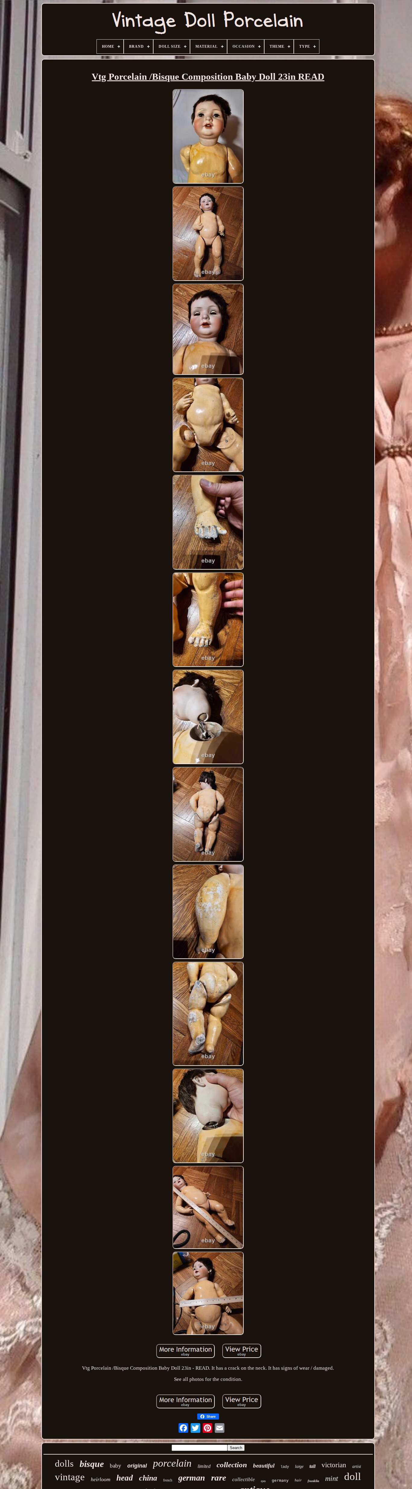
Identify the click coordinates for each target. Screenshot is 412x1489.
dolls (64, 1463)
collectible (243, 1479)
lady (284, 1467)
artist (356, 1466)
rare (218, 1477)
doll (352, 1476)
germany (280, 1480)
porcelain (172, 1463)
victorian (334, 1465)
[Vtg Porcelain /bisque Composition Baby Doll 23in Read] (208, 137)
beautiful (263, 1465)
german (191, 1477)
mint (331, 1478)
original (137, 1466)
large (299, 1466)
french (167, 1480)
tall (312, 1466)
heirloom (100, 1479)
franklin (313, 1481)
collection (232, 1465)
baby (115, 1465)
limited (204, 1466)
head (124, 1477)
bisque (92, 1464)
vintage (70, 1476)
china (148, 1478)
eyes (263, 1481)
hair (298, 1480)
